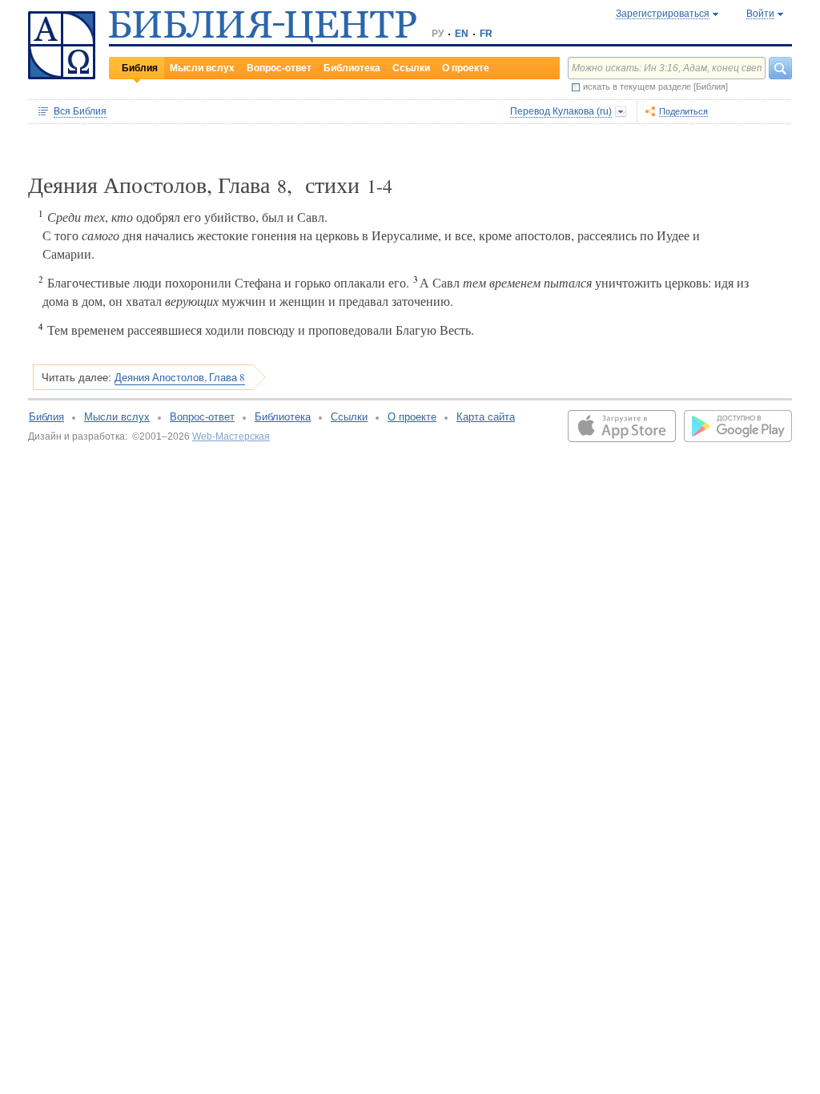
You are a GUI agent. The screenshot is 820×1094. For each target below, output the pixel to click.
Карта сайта (485, 417)
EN (461, 33)
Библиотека (352, 68)
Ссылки (411, 68)
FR (486, 33)
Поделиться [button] (683, 111)
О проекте (465, 68)
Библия (140, 68)
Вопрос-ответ (279, 68)
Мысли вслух (202, 68)
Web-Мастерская (231, 436)
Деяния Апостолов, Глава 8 (180, 377)
